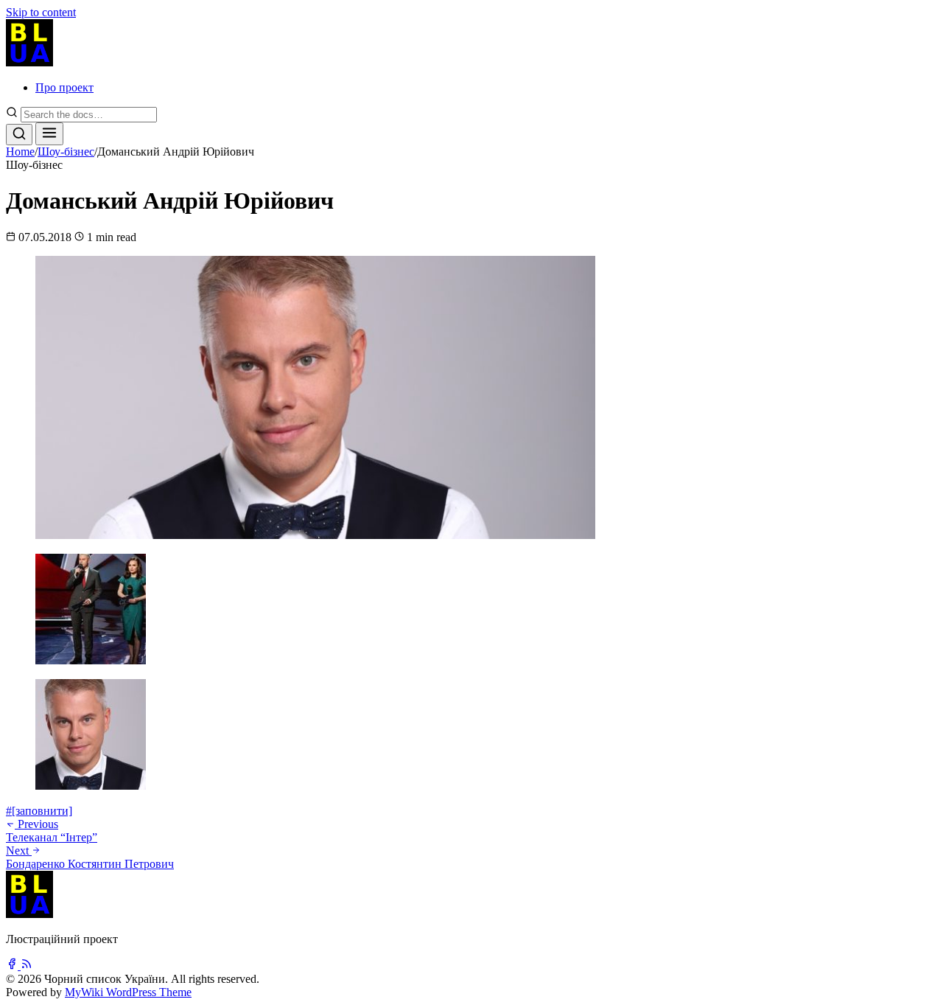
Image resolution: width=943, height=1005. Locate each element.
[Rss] (26, 965)
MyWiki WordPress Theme (128, 992)
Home (20, 151)
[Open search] (19, 134)
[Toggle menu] (49, 133)
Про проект (64, 87)
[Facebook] (13, 965)
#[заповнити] (39, 810)
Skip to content (41, 12)
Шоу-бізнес (66, 151)
